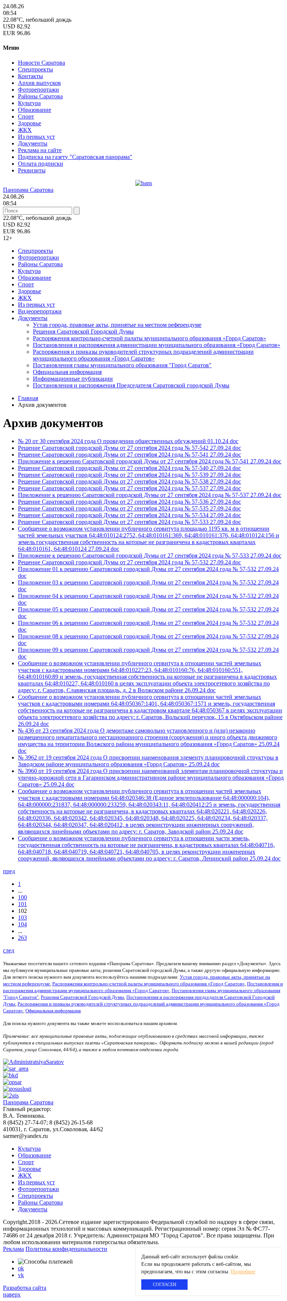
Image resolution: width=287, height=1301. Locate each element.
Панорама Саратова (28, 190)
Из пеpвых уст (36, 137)
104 (22, 924)
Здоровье (29, 123)
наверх (12, 1294)
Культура (29, 103)
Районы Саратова (40, 96)
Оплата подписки (40, 163)
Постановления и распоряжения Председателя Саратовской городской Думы (131, 385)
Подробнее (243, 1271)
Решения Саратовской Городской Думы (83, 331)
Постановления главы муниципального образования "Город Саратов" (122, 365)
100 (22, 897)
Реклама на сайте (40, 150)
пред (9, 871)
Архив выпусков (39, 83)
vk (21, 1275)
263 (22, 938)
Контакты (30, 76)
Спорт (26, 116)
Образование (34, 110)
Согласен (164, 1284)
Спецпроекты (35, 69)
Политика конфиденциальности (66, 1249)
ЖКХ (25, 130)
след (8, 950)
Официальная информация (67, 372)
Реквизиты (32, 170)
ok (21, 1268)
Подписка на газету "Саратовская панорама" (75, 157)
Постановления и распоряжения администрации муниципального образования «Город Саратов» (156, 345)
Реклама (13, 1249)
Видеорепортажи (40, 311)
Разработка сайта (24, 1288)
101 (22, 904)
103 (22, 917)
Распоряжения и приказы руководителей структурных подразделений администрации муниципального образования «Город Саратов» (143, 355)
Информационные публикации (73, 378)
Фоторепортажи (38, 89)
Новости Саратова (41, 62)
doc (234, 441)
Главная (28, 398)
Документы (32, 143)
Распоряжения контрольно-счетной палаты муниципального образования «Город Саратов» (149, 338)
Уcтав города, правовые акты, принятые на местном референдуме (117, 325)
